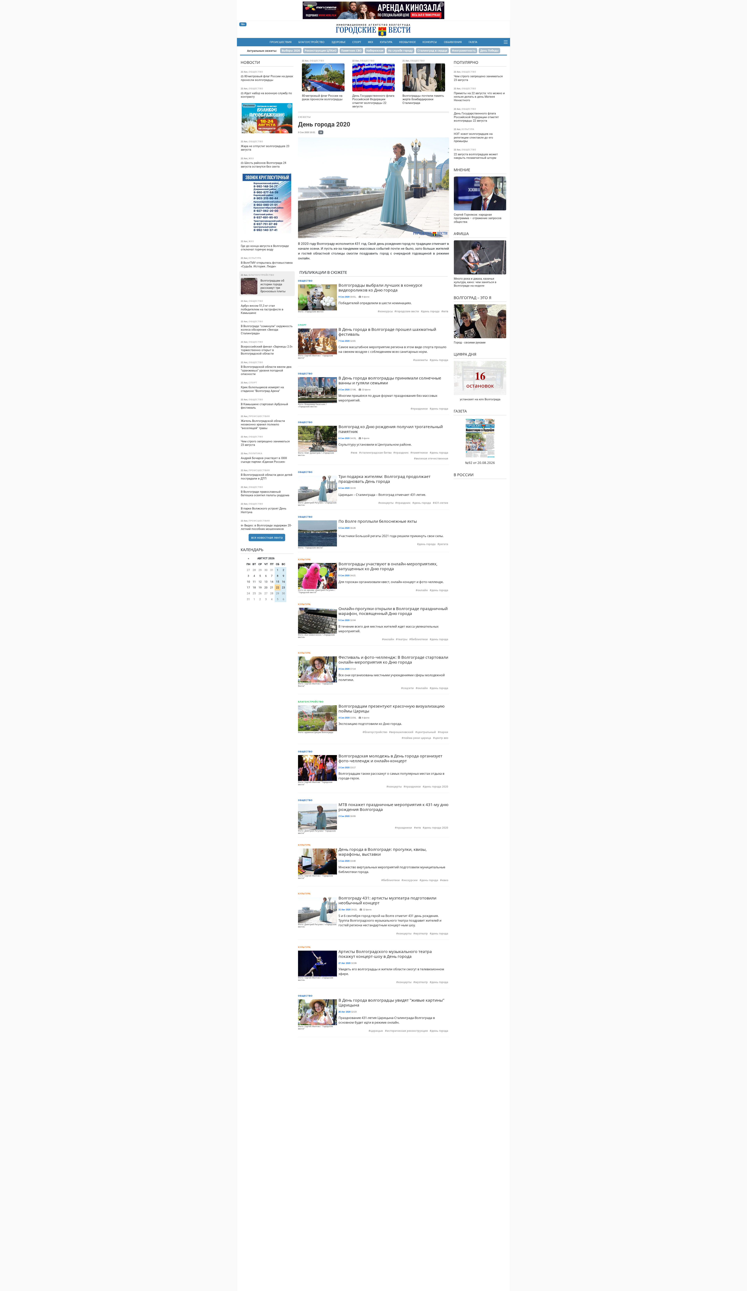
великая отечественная (432, 458)
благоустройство (375, 732)
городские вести (407, 311)
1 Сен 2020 (344, 861)
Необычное (407, 42)
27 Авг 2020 (344, 963)
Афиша (461, 233)
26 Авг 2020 (344, 1012)
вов (354, 452)
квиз (445, 880)
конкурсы (386, 311)
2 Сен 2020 (344, 767)
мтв (445, 311)
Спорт (356, 42)
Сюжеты (304, 117)
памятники (420, 452)
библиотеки (419, 639)
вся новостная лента (267, 537)
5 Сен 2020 (344, 528)
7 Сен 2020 (344, 341)
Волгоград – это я (472, 297)
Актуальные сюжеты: (262, 51)
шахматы (421, 360)
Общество (305, 281)
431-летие (441, 503)
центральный (426, 732)
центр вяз (441, 738)
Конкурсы (430, 42)
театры (402, 639)
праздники (420, 408)
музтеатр (421, 933)
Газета (473, 42)
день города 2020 (436, 786)
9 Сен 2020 (344, 297)
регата (443, 544)
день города (431, 311)
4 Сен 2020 (344, 669)
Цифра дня (465, 354)
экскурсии (410, 880)
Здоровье (338, 42)
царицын (376, 1031)
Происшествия (281, 42)
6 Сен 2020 (344, 389)
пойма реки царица (417, 738)
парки (444, 732)
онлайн (422, 590)
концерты (387, 503)
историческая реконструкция (407, 1031)
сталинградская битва (376, 452)
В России (463, 474)
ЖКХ (370, 42)
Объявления (453, 42)
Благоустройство (311, 42)
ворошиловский (402, 732)
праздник (402, 452)
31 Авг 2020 (344, 909)
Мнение (462, 169)
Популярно (466, 62)
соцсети (408, 688)
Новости (250, 62)
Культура (386, 42)
